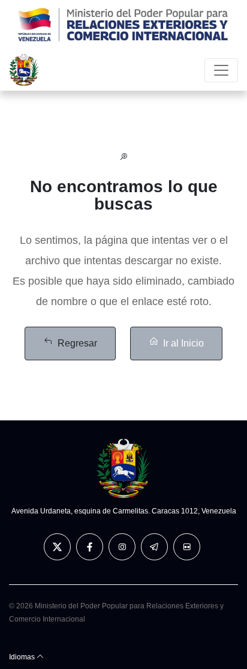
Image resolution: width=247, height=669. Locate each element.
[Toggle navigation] (221, 70)
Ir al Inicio (183, 343)
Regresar (77, 343)
